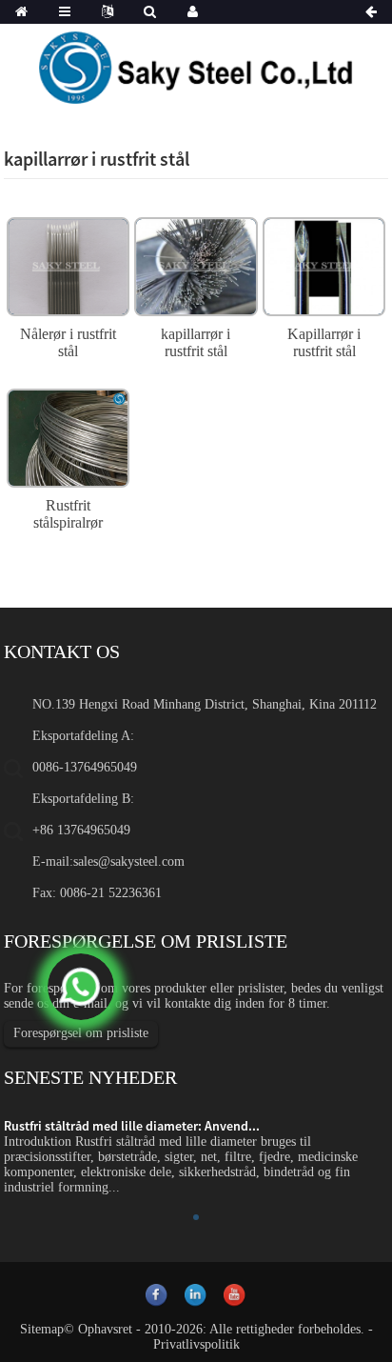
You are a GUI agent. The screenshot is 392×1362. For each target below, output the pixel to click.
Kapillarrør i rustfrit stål (324, 342)
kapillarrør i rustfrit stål (195, 342)
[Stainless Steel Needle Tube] (68, 263)
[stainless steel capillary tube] (195, 263)
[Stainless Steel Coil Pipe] (68, 436)
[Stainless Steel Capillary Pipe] (324, 263)
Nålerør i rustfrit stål (68, 342)
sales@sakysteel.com (129, 861)
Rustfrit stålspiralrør (68, 514)
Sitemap (42, 1329)
